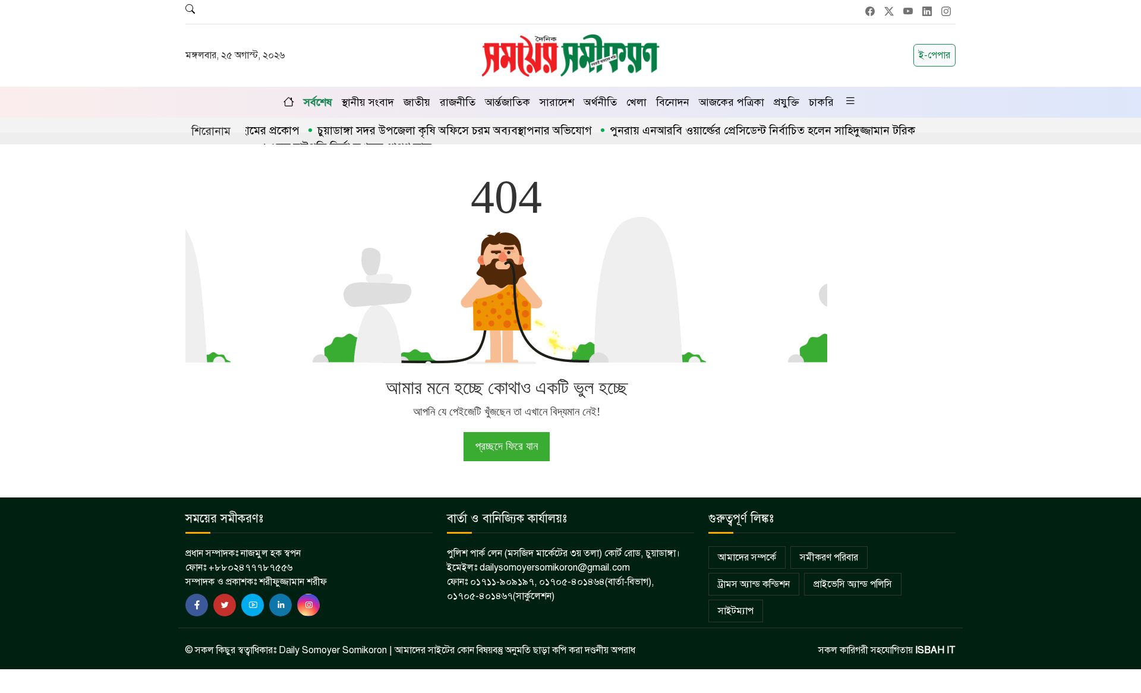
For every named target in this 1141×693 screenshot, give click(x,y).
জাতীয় (417, 102)
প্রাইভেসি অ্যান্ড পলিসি (853, 584)
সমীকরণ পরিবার (829, 557)
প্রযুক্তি (786, 102)
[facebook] (196, 605)
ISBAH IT (935, 650)
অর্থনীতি (600, 102)
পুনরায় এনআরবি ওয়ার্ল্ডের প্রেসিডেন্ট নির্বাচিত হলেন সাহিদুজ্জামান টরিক (746, 130)
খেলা (636, 102)
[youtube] (252, 605)
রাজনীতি (457, 102)
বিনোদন (672, 102)
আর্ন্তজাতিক (507, 102)
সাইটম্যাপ (736, 611)
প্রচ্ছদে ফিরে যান (506, 446)
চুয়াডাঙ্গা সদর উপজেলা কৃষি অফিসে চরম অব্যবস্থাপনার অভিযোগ (438, 130)
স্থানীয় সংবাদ (368, 102)
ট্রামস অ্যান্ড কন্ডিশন (754, 584)
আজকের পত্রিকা (731, 102)
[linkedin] (280, 605)
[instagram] (308, 605)
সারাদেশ (557, 102)
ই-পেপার (934, 55)
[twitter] (224, 605)
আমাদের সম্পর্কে (747, 557)
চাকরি (821, 102)
